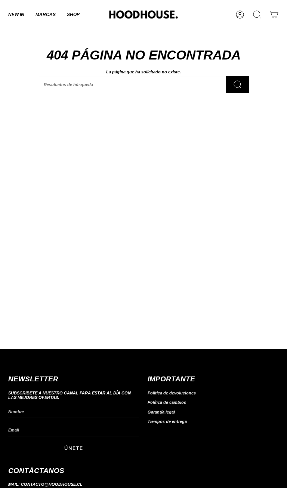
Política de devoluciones (172, 393)
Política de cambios (167, 402)
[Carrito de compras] (274, 14)
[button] (45, 14)
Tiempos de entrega (167, 421)
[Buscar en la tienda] (237, 84)
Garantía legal (161, 412)
